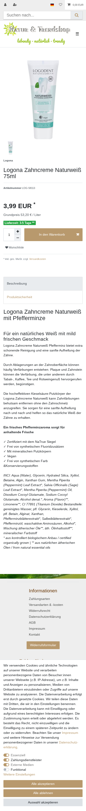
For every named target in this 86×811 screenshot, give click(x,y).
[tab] (43, 283)
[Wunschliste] (60, 5)
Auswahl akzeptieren (43, 802)
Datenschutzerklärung (45, 616)
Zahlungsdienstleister (26, 760)
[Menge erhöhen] (17, 231)
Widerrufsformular (43, 645)
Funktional (18, 769)
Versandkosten (37, 259)
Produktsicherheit (19, 297)
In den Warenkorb (52, 234)
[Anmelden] (6, 5)
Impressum (37, 628)
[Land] (52, 5)
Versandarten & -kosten (46, 605)
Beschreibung (17, 283)
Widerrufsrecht (39, 610)
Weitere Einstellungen (19, 774)
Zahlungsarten (39, 599)
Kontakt (34, 634)
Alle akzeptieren (43, 784)
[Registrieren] (15, 5)
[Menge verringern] (17, 238)
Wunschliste (16, 247)
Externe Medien (22, 765)
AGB (32, 622)
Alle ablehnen (43, 793)
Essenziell (18, 755)
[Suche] (77, 15)
